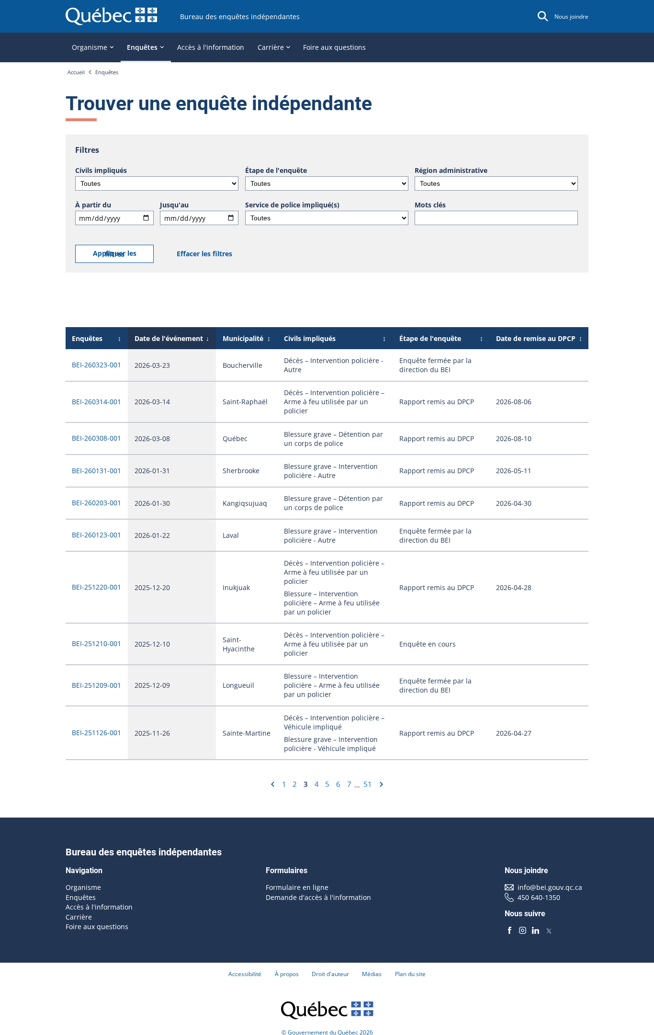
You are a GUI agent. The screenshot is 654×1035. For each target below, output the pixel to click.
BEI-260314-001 (96, 401)
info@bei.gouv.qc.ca (550, 887)
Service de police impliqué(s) (292, 204)
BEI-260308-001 (96, 438)
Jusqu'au (174, 204)
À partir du (93, 204)
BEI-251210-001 (96, 643)
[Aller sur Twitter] (548, 930)
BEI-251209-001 (96, 685)
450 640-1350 (539, 897)
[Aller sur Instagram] (522, 930)
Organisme (83, 887)
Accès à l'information (210, 47)
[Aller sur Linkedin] (536, 930)
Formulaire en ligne (297, 887)
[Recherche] (543, 16)
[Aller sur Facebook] (509, 930)
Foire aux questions (334, 47)
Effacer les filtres (204, 253)
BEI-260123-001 (96, 534)
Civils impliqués (101, 170)
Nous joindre (571, 16)
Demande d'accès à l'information (318, 897)
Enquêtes (106, 72)
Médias (372, 974)
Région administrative (451, 170)
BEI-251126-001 (96, 732)
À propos (287, 974)
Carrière (79, 916)
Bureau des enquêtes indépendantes (240, 16)
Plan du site (410, 974)
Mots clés (430, 204)
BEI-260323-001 (96, 364)
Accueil (76, 72)
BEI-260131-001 (96, 470)
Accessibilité (244, 974)
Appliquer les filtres (114, 254)
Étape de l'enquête (276, 170)
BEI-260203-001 (96, 502)
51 (367, 784)
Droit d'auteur (330, 974)
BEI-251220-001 (96, 586)
